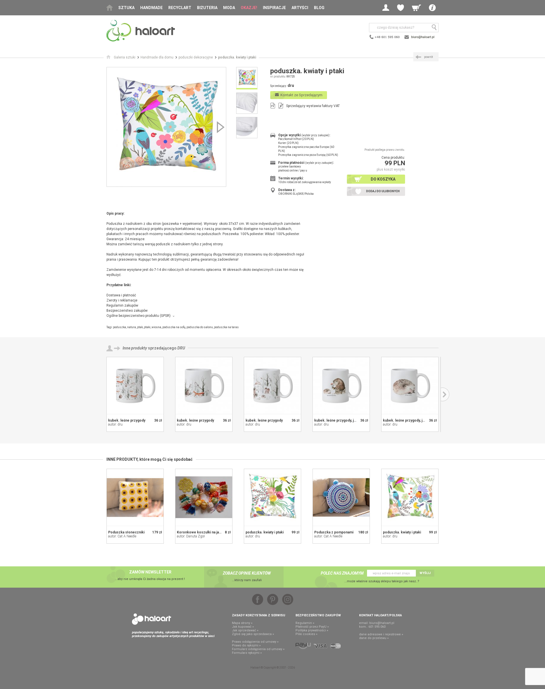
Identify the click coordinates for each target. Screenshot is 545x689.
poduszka (119, 327)
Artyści (300, 7)
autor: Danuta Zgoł (191, 536)
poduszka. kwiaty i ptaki (265, 532)
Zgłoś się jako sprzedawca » (253, 634)
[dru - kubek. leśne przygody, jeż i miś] (341, 385)
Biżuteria (207, 7)
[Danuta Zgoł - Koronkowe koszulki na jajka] (203, 497)
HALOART (151, 619)
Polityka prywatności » (311, 630)
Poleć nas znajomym (342, 573)
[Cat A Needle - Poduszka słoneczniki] (135, 497)
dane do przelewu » (374, 638)
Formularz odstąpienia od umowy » (258, 649)
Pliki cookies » (306, 634)
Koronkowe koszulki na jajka (200, 532)
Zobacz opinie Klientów (247, 573)
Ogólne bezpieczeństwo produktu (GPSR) (138, 316)
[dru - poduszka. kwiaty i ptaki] (272, 497)
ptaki (147, 327)
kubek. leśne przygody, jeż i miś (340, 420)
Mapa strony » (242, 623)
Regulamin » (304, 623)
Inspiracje (274, 7)
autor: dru (115, 424)
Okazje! (249, 7)
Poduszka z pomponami (333, 532)
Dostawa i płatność (121, 295)
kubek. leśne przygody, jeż (404, 420)
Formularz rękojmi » (247, 653)
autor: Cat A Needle (122, 536)
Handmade (151, 7)
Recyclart (179, 7)
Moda (229, 7)
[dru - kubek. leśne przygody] (135, 385)
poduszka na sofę (173, 327)
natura (131, 327)
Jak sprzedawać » (245, 630)
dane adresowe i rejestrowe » (381, 634)
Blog (319, 7)
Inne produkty (135, 348)
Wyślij (425, 573)
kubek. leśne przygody (126, 420)
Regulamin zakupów (122, 305)
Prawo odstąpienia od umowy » (255, 642)
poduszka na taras (226, 327)
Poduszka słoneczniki (126, 532)
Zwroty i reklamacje (121, 300)
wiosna (156, 327)
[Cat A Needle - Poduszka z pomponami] (341, 497)
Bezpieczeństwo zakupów (127, 311)
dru (181, 348)
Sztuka (126, 7)
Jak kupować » (243, 627)
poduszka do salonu (199, 327)
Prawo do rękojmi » (246, 645)
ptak (140, 327)
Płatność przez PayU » (312, 627)
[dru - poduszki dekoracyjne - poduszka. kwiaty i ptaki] (166, 127)
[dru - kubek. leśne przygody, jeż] (410, 385)
